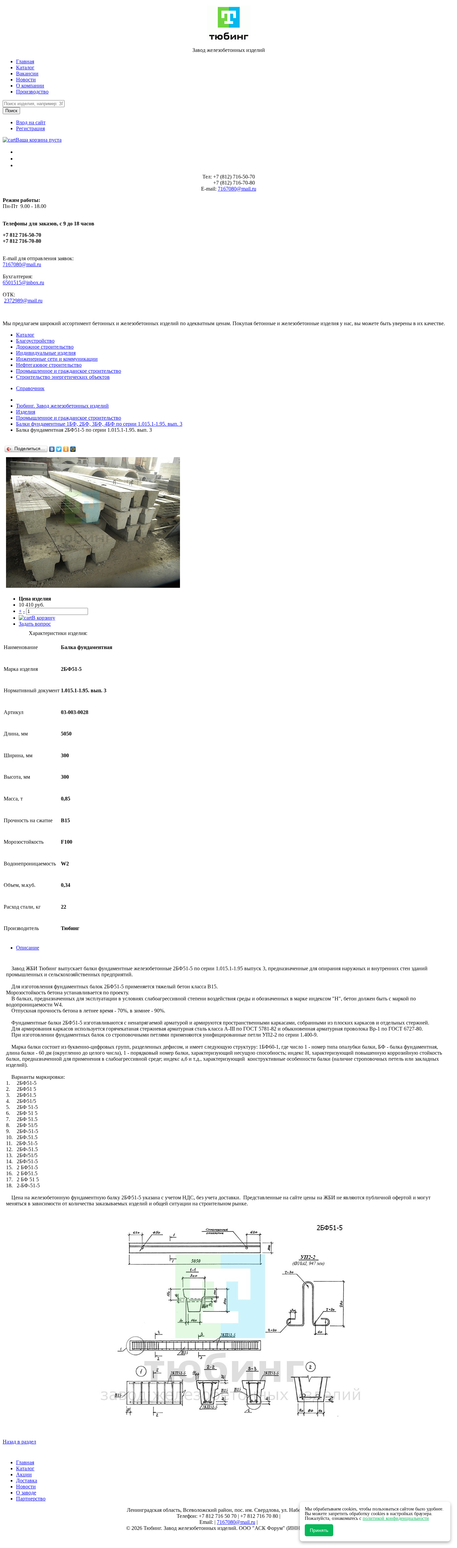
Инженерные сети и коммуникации (57, 359)
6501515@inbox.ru (23, 282)
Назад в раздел (19, 1442)
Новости (26, 79)
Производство (32, 91)
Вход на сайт (30, 122)
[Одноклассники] (66, 449)
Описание (27, 948)
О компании (30, 85)
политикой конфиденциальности (396, 1518)
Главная (25, 61)
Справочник (30, 388)
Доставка (26, 1480)
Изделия (25, 412)
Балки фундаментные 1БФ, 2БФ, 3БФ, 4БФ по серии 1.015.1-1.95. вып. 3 (99, 424)
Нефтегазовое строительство (49, 365)
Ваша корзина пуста (39, 140)
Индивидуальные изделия (46, 353)
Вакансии (27, 73)
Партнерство (30, 1498)
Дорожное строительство (45, 347)
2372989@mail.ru (23, 300)
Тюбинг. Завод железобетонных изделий (62, 406)
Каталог (25, 67)
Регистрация (30, 128)
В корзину (43, 618)
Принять (319, 1530)
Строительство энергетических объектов (63, 377)
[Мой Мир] (73, 449)
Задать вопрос (35, 624)
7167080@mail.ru (237, 189)
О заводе (26, 1492)
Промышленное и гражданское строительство (68, 371)
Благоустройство (35, 341)
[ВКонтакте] (52, 449)
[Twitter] (59, 449)
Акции (24, 1474)
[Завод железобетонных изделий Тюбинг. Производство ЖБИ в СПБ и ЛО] (229, 39)
